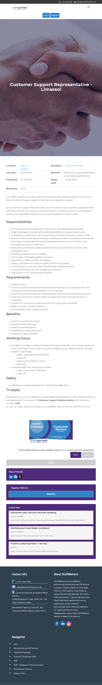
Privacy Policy (19, 673)
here (62, 450)
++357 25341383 (23, 581)
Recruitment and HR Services (26, 648)
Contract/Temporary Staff (25, 656)
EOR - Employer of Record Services (28, 665)
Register (54, 15)
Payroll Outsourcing (22, 652)
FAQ (15, 661)
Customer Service (74, 166)
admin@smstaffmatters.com (29, 587)
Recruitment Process (23, 669)
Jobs (16, 644)
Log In (46, 15)
